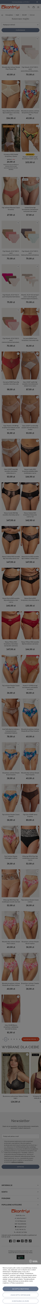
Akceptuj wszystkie (20, 1289)
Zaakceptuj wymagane (20, 1295)
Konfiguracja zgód (20, 1301)
